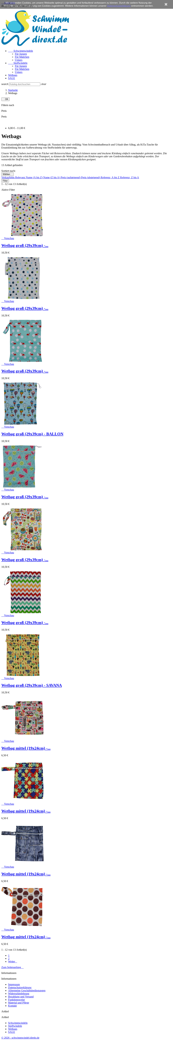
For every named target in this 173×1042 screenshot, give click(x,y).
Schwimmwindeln (20, 50)
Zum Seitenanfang (12, 967)
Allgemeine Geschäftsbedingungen (26, 990)
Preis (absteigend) (91, 177)
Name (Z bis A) (52, 177)
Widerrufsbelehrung (18, 993)
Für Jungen (21, 53)
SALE (11, 78)
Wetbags (12, 75)
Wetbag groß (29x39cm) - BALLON (32, 434)
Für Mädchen (22, 56)
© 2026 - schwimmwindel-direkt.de (20, 1037)
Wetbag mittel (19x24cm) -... (26, 748)
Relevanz (20, 177)
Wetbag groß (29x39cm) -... (24, 245)
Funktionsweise (16, 999)
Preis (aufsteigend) (71, 177)
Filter (5, 181)
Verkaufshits (8, 177)
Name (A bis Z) (34, 177)
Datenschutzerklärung (19, 987)
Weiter (12, 961)
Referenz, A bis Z (110, 177)
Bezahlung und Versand (21, 996)
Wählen (7, 174)
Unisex (18, 59)
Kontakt (12, 1005)
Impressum (14, 984)
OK (5, 99)
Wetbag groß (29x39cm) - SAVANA (31, 685)
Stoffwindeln (17, 63)
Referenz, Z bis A (129, 177)
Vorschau (7, 238)
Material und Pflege (18, 1002)
